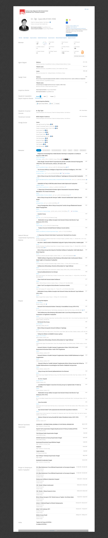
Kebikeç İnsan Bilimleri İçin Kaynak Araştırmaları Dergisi (47, 231)
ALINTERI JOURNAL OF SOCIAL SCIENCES (44, 195)
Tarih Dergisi (38, 159)
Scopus (52, 96)
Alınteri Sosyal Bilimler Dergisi (42, 167)
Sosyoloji (57, 103)
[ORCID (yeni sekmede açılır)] (67, 20)
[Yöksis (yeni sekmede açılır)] (70, 20)
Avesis (38, 96)
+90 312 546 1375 (73, 27)
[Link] (69, 159)
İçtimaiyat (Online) (39, 203)
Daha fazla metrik (80, 56)
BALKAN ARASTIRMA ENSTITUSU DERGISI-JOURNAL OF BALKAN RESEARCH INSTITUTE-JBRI (53, 179)
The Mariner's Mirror (40, 173)
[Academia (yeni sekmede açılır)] (67, 23)
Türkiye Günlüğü (39, 225)
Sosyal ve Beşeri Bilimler (43, 103)
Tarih (52, 103)
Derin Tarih (38, 217)
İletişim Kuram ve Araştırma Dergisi (43, 211)
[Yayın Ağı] (44, 43)
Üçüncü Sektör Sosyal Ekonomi (42, 187)
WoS (45, 96)
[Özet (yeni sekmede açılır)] (61, 159)
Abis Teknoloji (52, 530)
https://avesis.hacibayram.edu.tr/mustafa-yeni (77, 28)
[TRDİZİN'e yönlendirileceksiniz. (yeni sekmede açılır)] (70, 211)
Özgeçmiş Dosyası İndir (72, 35)
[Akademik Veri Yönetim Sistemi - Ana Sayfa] (23, 11)
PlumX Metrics (67, 173)
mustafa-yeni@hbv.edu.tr (74, 25)
